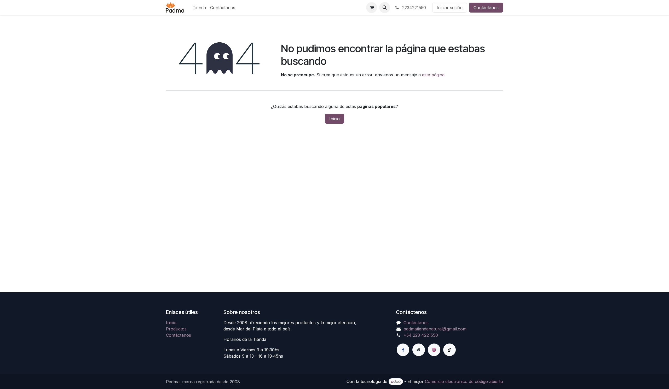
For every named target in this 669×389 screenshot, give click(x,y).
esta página (433, 74)
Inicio (334, 118)
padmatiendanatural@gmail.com (434, 328)
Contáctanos (486, 7)
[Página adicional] (418, 350)
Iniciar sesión (450, 7)
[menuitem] (199, 7)
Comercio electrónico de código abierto (464, 381)
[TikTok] (449, 350)
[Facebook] (403, 350)
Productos (176, 328)
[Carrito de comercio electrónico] (371, 7)
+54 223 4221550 (420, 335)
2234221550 (413, 7)
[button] (384, 7)
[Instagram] (434, 350)
